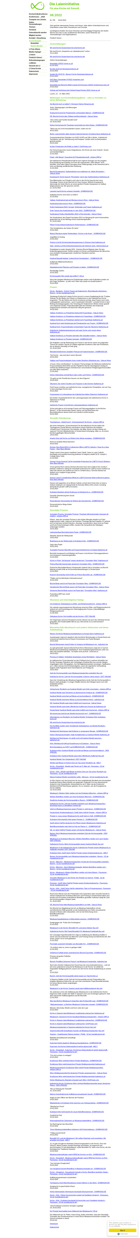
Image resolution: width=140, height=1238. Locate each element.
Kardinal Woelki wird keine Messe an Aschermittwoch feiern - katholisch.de (77, 699)
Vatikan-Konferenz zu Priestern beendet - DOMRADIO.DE (71, 339)
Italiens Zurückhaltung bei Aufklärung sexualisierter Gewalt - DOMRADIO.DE (78, 1094)
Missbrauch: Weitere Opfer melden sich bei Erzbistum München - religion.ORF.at (79, 793)
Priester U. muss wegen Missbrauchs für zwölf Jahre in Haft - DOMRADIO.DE (78, 816)
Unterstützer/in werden (38, 32)
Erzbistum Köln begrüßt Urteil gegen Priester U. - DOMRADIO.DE (74, 819)
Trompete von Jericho (37, 19)
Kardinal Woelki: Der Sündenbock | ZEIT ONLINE (68, 759)
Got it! (122, 1230)
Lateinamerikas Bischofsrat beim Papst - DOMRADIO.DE (70, 532)
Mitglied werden (35, 35)
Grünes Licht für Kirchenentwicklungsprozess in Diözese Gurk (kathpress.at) (77, 242)
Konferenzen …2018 (37, 17)
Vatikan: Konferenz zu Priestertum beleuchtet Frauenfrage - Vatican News (76, 313)
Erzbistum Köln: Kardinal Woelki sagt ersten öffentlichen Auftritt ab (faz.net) (77, 756)
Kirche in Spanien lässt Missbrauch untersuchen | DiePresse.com (73, 1024)
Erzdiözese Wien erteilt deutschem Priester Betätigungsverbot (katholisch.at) (77, 1076)
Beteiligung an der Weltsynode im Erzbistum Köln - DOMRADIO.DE (74, 541)
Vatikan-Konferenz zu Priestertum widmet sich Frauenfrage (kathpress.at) (76, 320)
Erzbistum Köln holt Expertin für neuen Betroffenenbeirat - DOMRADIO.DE (77, 1112)
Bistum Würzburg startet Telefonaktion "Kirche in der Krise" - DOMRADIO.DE (78, 233)
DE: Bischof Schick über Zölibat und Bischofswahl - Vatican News (74, 116)
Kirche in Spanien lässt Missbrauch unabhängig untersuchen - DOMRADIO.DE (78, 1020)
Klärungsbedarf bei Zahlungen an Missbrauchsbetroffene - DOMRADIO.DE (77, 1121)
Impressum (33, 74)
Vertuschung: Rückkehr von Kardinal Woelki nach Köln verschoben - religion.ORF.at (80, 689)
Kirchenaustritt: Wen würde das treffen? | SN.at (67, 276)
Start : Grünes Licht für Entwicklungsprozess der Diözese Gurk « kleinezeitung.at (79, 246)
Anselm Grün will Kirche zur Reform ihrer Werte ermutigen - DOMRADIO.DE (77, 438)
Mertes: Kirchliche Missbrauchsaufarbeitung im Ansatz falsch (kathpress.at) (77, 634)
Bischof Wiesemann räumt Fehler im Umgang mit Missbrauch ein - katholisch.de (79, 644)
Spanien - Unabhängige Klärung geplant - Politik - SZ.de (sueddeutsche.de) (77, 1034)
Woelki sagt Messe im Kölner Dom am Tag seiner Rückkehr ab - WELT (75, 763)
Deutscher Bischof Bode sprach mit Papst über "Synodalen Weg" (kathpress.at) (78, 590)
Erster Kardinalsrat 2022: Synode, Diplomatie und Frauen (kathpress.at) (76, 207)
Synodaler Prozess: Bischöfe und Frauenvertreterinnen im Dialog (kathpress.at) (78, 550)
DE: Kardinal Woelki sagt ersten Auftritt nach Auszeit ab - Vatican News (75, 703)
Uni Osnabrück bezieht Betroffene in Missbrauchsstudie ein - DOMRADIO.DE (78, 1169)
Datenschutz (34, 71)
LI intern (32, 55)
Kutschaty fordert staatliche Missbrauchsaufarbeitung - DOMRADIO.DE (75, 1043)
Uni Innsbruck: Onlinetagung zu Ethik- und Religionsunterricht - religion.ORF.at (78, 604)
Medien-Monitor (37, 46)
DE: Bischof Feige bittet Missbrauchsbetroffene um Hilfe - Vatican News (76, 905)
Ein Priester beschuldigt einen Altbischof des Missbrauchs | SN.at (73, 1211)
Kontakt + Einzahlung (37, 38)
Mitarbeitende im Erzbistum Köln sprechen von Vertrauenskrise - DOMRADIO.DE (79, 1103)
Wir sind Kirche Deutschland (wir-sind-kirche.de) (67, 48)
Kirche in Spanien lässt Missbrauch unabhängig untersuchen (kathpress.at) (77, 1013)
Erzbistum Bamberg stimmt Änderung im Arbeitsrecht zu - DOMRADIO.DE (76, 492)
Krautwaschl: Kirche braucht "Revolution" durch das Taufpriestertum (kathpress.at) (79, 177)
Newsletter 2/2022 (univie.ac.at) (61, 63)
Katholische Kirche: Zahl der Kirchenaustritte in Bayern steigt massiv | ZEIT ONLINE (80, 677)
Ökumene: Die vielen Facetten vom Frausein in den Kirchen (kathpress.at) (77, 384)
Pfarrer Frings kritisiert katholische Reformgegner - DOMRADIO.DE (74, 225)
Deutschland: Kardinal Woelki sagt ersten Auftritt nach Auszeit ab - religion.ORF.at (79, 710)
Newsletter (35, 43)
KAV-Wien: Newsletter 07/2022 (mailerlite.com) (67, 79)
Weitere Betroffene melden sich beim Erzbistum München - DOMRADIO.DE (77, 797)
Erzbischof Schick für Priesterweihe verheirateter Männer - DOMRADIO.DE (77, 113)
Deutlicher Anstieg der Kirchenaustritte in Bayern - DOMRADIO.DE (74, 800)
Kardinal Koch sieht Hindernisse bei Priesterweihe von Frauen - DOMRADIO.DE (79, 323)
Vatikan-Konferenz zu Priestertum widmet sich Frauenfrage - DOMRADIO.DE (78, 316)
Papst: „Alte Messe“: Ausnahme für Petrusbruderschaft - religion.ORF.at (75, 157)
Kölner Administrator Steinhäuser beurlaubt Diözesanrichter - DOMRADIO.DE (78, 1192)
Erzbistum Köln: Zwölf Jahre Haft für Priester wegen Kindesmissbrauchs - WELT (79, 853)
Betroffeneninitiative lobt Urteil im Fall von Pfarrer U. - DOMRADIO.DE (75, 826)
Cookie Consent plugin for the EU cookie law (122, 1234)
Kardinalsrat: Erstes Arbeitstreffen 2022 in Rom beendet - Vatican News (76, 214)
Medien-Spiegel (35, 52)
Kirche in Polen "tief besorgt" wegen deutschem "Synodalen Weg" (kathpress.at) (79, 560)
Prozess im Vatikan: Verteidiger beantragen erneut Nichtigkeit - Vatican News (78, 657)
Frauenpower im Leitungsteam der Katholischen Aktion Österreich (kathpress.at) (79, 394)
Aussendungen (35, 41)
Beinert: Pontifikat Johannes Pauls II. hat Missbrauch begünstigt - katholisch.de (78, 961)
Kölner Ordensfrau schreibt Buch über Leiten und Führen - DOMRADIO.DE (77, 375)
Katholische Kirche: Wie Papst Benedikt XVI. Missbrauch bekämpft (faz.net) (77, 931)
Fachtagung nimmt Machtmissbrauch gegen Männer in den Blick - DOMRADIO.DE (80, 1183)
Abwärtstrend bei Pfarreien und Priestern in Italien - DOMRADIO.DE (74, 267)
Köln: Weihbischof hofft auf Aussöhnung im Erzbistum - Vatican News (75, 743)
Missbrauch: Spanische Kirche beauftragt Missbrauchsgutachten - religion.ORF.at (79, 1017)
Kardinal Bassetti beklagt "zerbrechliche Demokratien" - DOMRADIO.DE (76, 258)
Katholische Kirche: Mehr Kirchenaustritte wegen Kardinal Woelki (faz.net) (77, 844)
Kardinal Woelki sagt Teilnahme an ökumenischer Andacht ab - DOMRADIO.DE (79, 693)
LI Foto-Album (34, 49)
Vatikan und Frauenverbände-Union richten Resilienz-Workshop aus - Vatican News (80, 360)
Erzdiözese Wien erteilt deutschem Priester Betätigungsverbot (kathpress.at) (77, 1064)
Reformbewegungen (37, 60)
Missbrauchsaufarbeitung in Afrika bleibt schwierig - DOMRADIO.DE (74, 919)
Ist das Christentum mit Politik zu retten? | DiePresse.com (70, 146)
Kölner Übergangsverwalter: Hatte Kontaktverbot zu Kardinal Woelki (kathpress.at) (79, 735)
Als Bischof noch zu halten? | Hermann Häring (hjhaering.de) (72, 104)
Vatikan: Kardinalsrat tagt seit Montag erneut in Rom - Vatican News (74, 200)
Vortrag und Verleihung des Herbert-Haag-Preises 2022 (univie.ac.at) (75, 90)
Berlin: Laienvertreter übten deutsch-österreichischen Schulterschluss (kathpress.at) (80, 134)
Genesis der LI (34, 66)
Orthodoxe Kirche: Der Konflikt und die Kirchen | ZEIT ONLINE (72, 616)
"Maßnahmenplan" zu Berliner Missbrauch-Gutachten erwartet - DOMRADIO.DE (79, 1004)
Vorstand (32, 30)
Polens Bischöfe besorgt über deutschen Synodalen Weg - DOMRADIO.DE (77, 564)
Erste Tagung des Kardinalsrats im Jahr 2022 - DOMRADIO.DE (73, 210)
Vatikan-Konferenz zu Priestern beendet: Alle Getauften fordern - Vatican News (78, 336)
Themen (32, 27)
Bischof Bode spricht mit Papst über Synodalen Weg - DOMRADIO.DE (75, 583)
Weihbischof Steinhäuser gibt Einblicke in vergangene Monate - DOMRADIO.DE (79, 731)
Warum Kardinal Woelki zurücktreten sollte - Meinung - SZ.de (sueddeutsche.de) (79, 777)
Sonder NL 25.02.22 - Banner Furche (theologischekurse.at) (71, 74)
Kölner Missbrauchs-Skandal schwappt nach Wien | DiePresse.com (74, 1080)
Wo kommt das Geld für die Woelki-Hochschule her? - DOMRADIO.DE (75, 713)
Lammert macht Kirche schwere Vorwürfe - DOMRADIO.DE (71, 191)
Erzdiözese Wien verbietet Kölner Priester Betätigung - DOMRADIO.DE (76, 1061)
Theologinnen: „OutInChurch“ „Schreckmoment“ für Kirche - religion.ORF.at (77, 422)
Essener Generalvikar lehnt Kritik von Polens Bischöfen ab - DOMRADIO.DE (77, 575)
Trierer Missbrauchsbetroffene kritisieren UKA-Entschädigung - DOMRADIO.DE (79, 1129)
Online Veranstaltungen (35, 23)
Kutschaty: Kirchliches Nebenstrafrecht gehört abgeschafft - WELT (74, 1046)
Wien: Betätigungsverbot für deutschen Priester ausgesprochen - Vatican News (78, 1073)
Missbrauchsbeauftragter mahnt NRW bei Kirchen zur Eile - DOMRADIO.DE (77, 1154)
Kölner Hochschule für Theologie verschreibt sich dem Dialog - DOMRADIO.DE (79, 125)
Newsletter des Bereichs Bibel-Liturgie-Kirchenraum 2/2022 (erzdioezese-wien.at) (79, 85)
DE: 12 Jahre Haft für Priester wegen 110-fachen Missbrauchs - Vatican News (78, 830)
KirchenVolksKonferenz (38, 14)
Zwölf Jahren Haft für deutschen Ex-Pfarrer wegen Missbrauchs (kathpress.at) (78, 823)
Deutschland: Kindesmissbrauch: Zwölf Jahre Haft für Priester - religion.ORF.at (78, 812)
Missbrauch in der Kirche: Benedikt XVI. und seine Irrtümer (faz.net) (74, 928)
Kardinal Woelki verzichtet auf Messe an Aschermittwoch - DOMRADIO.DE (77, 696)
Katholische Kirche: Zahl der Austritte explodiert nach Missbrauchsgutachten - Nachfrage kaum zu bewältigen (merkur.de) (78, 804)
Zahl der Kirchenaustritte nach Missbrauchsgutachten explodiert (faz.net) (76, 673)
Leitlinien (32, 63)
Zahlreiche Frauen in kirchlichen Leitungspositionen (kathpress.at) (74, 405)
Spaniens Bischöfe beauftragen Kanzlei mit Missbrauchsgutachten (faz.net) (77, 1031)
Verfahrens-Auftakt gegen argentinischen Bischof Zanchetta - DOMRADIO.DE (78, 953)
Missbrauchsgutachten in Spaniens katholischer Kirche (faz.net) (73, 1027)
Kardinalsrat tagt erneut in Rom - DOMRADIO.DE (68, 203)
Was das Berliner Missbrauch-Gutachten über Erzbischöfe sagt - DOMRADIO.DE (79, 1001)
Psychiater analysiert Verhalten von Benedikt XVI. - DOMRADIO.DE (74, 944)
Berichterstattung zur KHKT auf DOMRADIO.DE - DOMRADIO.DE (74, 747)
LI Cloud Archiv (35, 68)
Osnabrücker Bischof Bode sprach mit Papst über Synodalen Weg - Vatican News (79, 587)
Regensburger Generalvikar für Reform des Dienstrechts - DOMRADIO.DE (77, 501)
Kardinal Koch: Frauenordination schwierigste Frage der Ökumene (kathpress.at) (79, 327)
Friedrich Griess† (35, 57)
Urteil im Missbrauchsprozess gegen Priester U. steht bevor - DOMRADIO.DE (78, 809)
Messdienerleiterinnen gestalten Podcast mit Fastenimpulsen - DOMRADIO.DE (78, 352)
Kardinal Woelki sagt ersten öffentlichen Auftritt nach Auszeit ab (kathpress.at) (78, 706)
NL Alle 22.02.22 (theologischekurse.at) (64, 69)
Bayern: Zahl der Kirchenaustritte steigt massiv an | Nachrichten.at (74, 976)
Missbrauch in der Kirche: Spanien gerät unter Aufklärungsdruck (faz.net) (76, 988)
